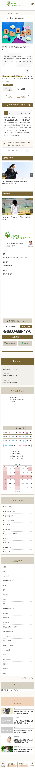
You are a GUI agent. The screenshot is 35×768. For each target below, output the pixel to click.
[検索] (27, 71)
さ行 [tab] (14, 113)
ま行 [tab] (30, 113)
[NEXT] (30, 464)
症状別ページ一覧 (27, 678)
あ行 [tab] (6, 113)
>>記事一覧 (17, 703)
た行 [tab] (18, 113)
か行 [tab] (10, 113)
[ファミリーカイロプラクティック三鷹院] (15, 3)
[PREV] (4, 464)
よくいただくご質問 (19, 89)
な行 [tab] (22, 113)
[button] (3, 175)
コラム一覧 (29, 693)
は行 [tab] (26, 113)
